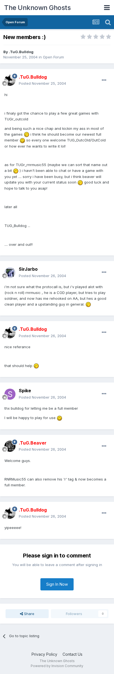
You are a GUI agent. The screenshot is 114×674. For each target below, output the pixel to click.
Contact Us (72, 654)
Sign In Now (57, 584)
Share (28, 613)
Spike (25, 390)
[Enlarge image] (26, 134)
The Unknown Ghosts (37, 8)
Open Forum (53, 57)
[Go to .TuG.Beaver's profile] (9, 446)
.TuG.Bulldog (21, 52)
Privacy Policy (44, 654)
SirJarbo (28, 269)
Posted (42, 83)
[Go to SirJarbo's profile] (9, 272)
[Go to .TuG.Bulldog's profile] (9, 80)
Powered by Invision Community (57, 666)
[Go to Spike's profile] (9, 394)
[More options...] (104, 80)
